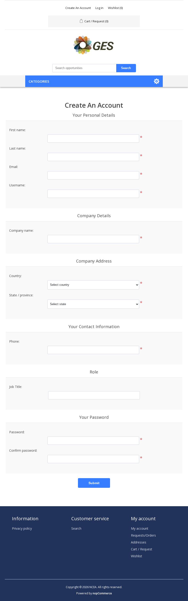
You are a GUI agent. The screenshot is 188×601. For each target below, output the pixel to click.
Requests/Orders (143, 535)
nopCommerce (102, 593)
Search (126, 68)
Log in (99, 8)
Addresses (138, 542)
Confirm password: (23, 450)
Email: (13, 167)
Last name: (17, 148)
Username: (17, 185)
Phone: (14, 341)
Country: (15, 276)
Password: (17, 432)
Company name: (21, 230)
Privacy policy (22, 528)
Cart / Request (141, 549)
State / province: (21, 295)
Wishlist (136, 556)
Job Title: (15, 386)
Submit (94, 483)
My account (139, 528)
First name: (17, 130)
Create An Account (78, 8)
